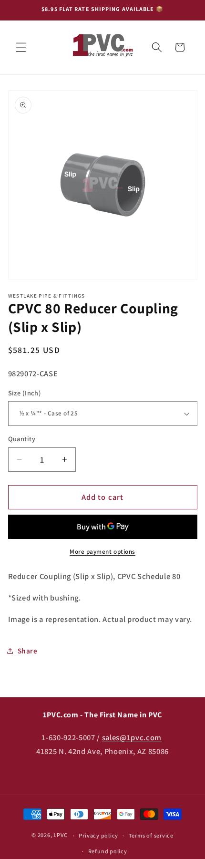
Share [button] (28, 650)
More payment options (102, 552)
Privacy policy (98, 835)
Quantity (22, 438)
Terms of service (151, 835)
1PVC (60, 835)
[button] (21, 47)
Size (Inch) (24, 392)
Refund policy (107, 851)
